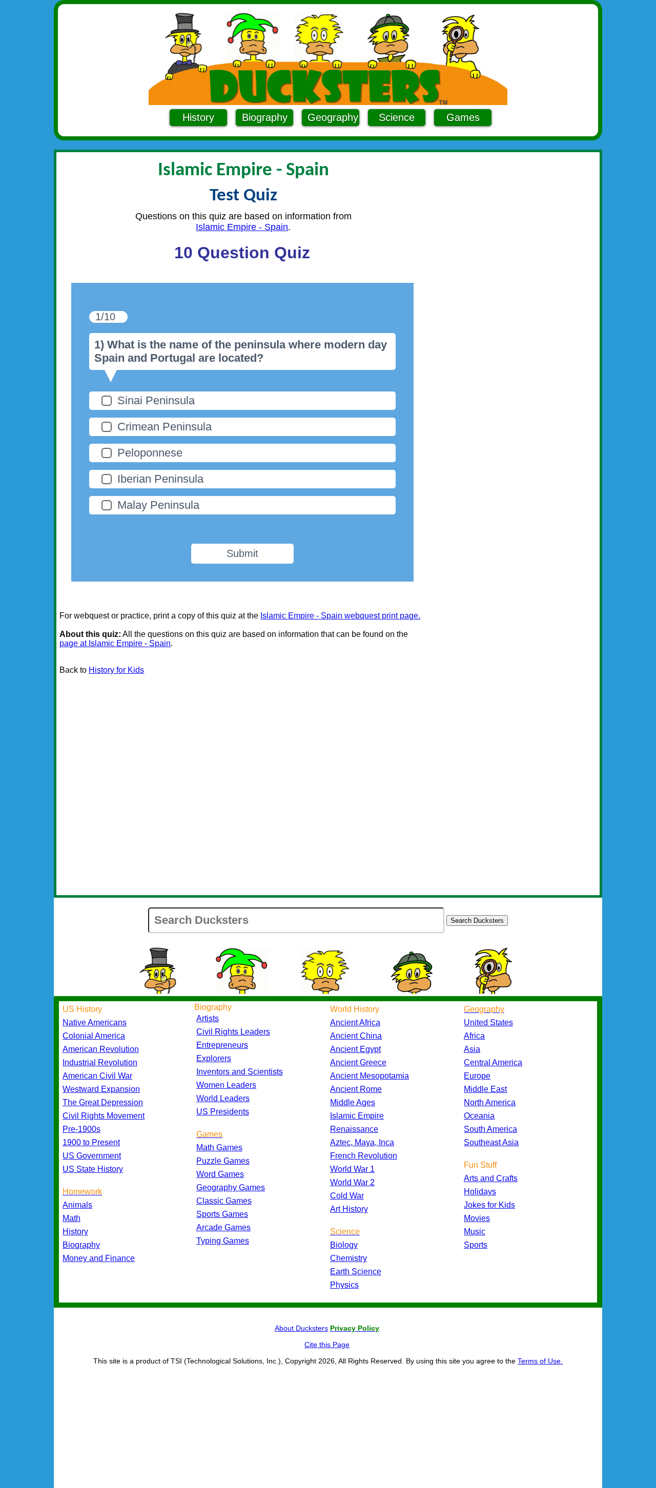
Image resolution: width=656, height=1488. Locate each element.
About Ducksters (301, 1328)
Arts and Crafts (491, 1178)
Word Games (220, 1174)
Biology (344, 1245)
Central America (493, 1062)
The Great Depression (103, 1102)
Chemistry (348, 1258)
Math (71, 1218)
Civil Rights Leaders (233, 1031)
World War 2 (352, 1182)
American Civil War (97, 1075)
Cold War (347, 1195)
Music (474, 1231)
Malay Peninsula (158, 505)
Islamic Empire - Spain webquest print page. (340, 615)
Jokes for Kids (489, 1205)
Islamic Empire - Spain (242, 227)
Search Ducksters (477, 920)
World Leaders (223, 1098)
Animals (77, 1205)
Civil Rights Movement (104, 1115)
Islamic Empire (357, 1115)
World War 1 (352, 1169)
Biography (265, 117)
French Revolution (363, 1155)
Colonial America (94, 1035)
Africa (474, 1035)
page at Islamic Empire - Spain (115, 643)
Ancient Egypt (355, 1049)
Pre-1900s (81, 1129)
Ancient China (356, 1035)
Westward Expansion (101, 1089)
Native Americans (95, 1022)
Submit (242, 553)
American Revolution (101, 1049)
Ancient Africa (355, 1022)
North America (490, 1102)
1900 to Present (91, 1142)
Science (397, 117)
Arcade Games (223, 1227)
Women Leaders (226, 1085)
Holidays (480, 1191)
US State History (93, 1169)
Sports (475, 1245)
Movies (477, 1218)
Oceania (479, 1115)
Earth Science (355, 1271)
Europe (477, 1075)
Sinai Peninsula (156, 400)
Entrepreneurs (222, 1045)
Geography (333, 117)
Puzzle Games (223, 1160)
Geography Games (230, 1187)
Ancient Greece (358, 1062)
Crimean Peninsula (164, 426)
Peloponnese (149, 452)
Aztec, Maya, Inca (362, 1142)
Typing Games (222, 1240)
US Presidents (222, 1111)
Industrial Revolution (100, 1062)
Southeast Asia (491, 1142)
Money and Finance (99, 1258)
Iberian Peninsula (160, 478)
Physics (344, 1284)
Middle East (485, 1089)
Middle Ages (352, 1102)
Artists (207, 1018)
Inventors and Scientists (239, 1071)
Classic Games (224, 1200)
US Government (92, 1155)
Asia (472, 1049)
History (198, 117)
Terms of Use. (540, 1361)
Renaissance (354, 1129)
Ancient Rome (356, 1089)
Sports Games (222, 1214)
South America (490, 1129)
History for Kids (116, 670)
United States (488, 1022)
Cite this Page (327, 1344)
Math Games (219, 1147)
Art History (349, 1209)
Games (463, 117)
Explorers (213, 1058)
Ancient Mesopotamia (369, 1075)
